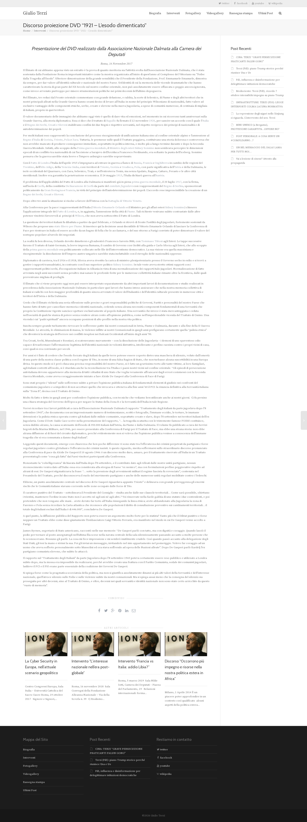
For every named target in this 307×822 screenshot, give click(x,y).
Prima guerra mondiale (91, 148)
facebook (241, 3)
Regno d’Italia (31, 139)
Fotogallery (193, 13)
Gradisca (127, 167)
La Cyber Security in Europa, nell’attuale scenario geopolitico (41, 667)
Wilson (79, 215)
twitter (225, 3)
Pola (67, 139)
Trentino (28, 167)
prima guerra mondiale (146, 182)
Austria (159, 175)
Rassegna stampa (240, 13)
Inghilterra (162, 163)
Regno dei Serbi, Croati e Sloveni (47, 125)
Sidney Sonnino (144, 148)
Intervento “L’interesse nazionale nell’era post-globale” (90, 667)
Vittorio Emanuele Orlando (109, 207)
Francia (147, 163)
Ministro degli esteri (122, 148)
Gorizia (47, 139)
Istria (178, 167)
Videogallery (215, 13)
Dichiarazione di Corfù (80, 186)
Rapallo (111, 120)
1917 (178, 182)
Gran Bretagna (53, 190)
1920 (152, 120)
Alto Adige (46, 167)
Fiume (131, 211)
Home (26, 30)
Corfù (40, 186)
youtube (259, 3)
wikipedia (276, 3)
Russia (137, 163)
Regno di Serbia (173, 186)
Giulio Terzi (35, 13)
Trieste (58, 139)
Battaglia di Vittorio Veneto (124, 201)
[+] (46, 644)
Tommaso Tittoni (152, 241)
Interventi (173, 13)
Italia (205, 120)
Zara (75, 139)
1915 (119, 175)
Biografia (155, 13)
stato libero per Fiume (68, 226)
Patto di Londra (40, 163)
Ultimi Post (265, 13)
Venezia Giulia (70, 167)
